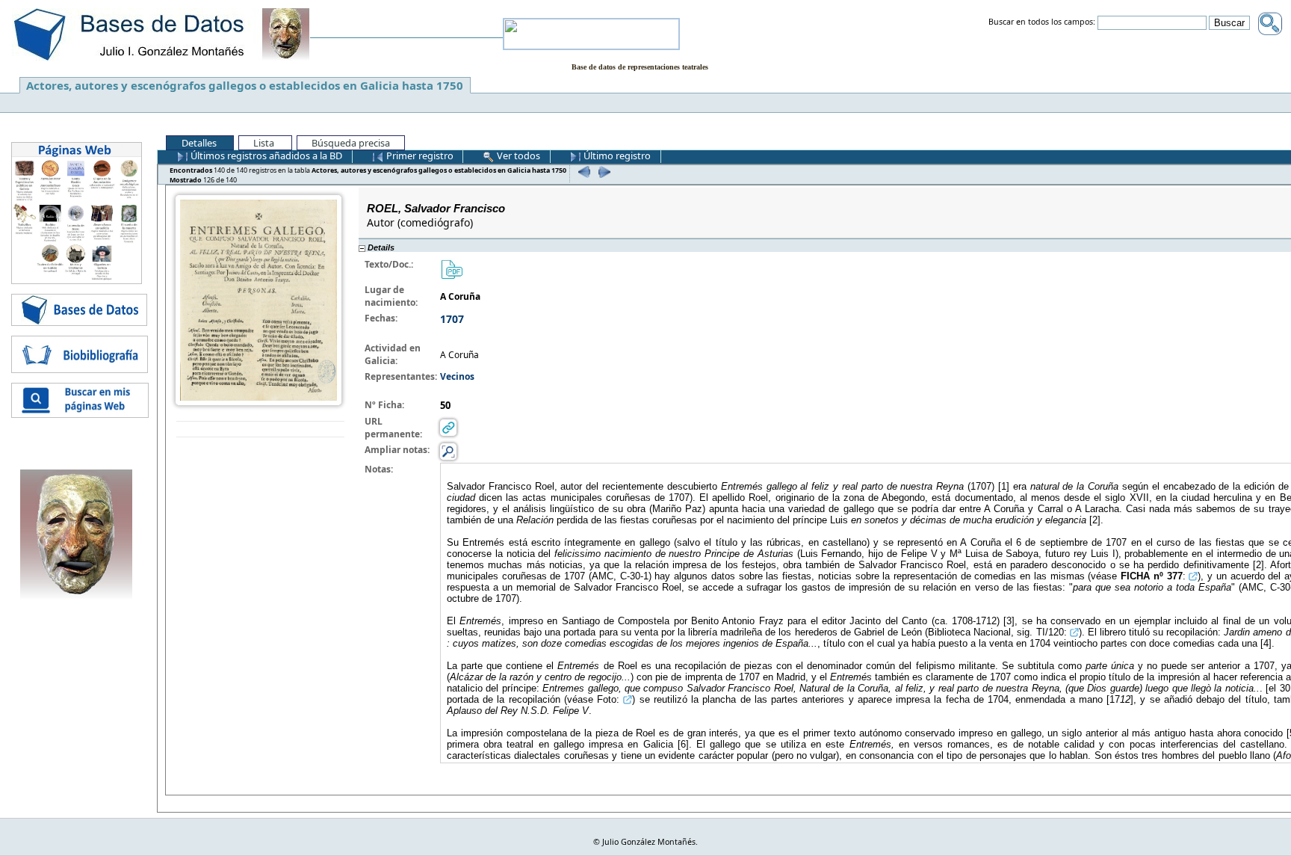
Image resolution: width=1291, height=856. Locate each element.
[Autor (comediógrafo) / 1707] (258, 299)
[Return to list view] (260, 429)
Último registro (616, 155)
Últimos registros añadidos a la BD (265, 155)
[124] (582, 171)
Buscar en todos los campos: (1041, 22)
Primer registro (418, 155)
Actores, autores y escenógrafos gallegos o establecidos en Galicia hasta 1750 (244, 85)
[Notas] (448, 451)
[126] (602, 171)
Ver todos (517, 155)
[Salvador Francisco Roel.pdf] (451, 268)
